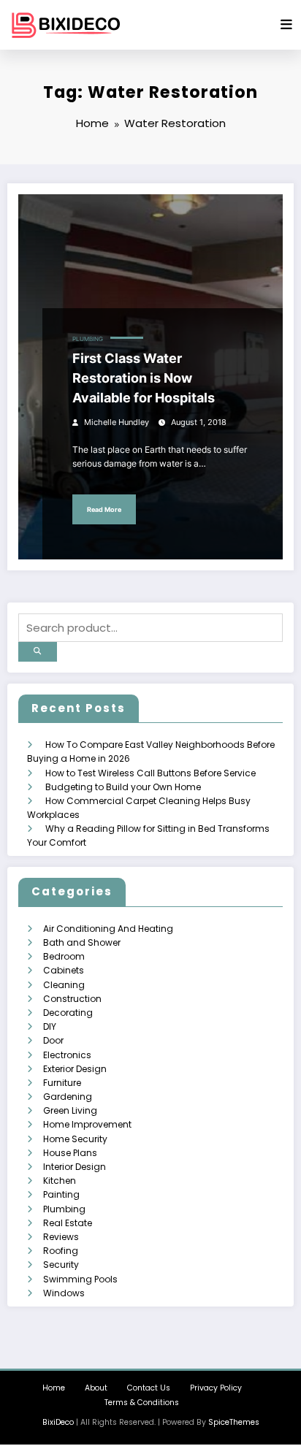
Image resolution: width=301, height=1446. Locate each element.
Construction (72, 998)
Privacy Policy (216, 1387)
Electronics (67, 1055)
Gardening (67, 1096)
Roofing (60, 1250)
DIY (49, 1026)
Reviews (61, 1237)
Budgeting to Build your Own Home (123, 787)
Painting (61, 1194)
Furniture (62, 1082)
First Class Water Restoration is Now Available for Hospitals (143, 378)
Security (61, 1264)
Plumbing (87, 339)
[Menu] (286, 25)
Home (53, 1387)
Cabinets (63, 970)
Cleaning (64, 985)
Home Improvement (87, 1124)
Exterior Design (75, 1069)
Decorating (68, 1012)
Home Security (75, 1139)
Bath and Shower (82, 942)
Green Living (70, 1110)
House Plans (70, 1153)
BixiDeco (58, 1422)
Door (53, 1040)
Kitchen (59, 1180)
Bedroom (64, 956)
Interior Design (74, 1166)
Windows (64, 1293)
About (96, 1387)
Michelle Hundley (116, 422)
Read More (104, 509)
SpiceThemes (233, 1422)
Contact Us (148, 1387)
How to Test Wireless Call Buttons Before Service (150, 773)
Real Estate (67, 1223)
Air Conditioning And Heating (108, 928)
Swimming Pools (80, 1279)
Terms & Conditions (141, 1402)
